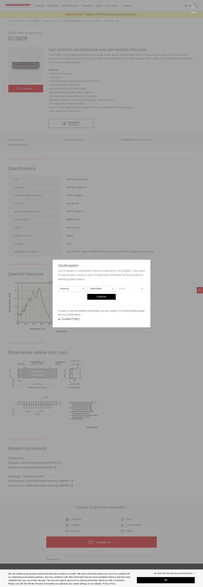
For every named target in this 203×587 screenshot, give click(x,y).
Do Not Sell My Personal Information (173, 574)
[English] (131, 289)
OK (166, 580)
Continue (101, 297)
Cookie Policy (70, 319)
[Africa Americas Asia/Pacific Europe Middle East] (72, 289)
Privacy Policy (109, 584)
